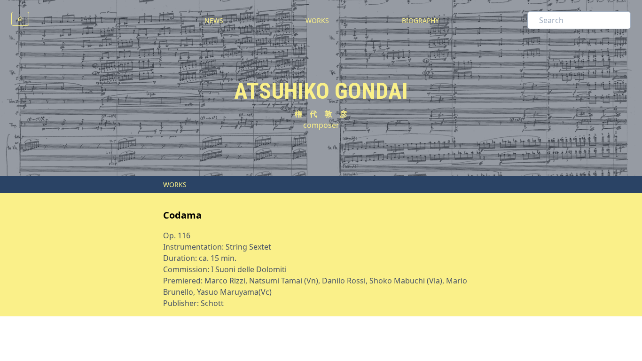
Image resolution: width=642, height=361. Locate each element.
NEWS (213, 20)
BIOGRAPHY (420, 20)
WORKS (317, 20)
